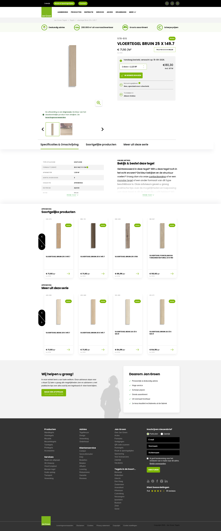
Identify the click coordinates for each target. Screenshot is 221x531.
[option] (72, 65)
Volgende (41, 248)
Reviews (83, 478)
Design (82, 435)
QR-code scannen (122, 445)
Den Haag (119, 481)
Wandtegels (49, 432)
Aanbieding (63, 12)
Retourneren (84, 472)
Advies (110, 12)
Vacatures (119, 463)
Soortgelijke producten (101, 144)
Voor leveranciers (122, 457)
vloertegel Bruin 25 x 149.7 (87, 20)
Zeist (117, 506)
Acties (117, 435)
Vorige (41, 236)
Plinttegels (48, 448)
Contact (83, 3)
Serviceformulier (86, 454)
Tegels (72, 20)
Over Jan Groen (121, 432)
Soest (117, 509)
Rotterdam (119, 475)
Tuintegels (48, 445)
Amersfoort (119, 487)
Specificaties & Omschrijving (60, 144)
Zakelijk (47, 3)
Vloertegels (49, 435)
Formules (118, 439)
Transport (48, 475)
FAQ (81, 457)
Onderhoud (84, 442)
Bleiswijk (118, 472)
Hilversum (119, 490)
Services (100, 12)
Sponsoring (119, 454)
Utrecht (117, 478)
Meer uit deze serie (136, 144)
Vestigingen (119, 442)
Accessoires (49, 451)
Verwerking (49, 478)
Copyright (116, 525)
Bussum (118, 503)
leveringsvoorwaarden (55, 117)
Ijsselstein (119, 500)
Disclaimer (80, 525)
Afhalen (82, 466)
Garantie (82, 475)
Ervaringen (121, 12)
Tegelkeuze (84, 432)
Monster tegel (49, 469)
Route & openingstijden (124, 451)
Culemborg (119, 494)
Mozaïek (47, 439)
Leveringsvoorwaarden (64, 525)
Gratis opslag (49, 472)
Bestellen (83, 460)
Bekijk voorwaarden (158, 464)
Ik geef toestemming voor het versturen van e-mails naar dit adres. (164, 461)
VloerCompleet (50, 466)
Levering (83, 469)
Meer (131, 12)
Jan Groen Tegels (60, 20)
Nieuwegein (119, 497)
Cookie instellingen (130, 525)
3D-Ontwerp (49, 463)
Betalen (82, 463)
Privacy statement (103, 525)
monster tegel (125, 180)
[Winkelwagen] (178, 3)
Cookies (90, 525)
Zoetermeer (119, 484)
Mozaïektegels (50, 442)
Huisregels (119, 448)
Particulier (154, 434)
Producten (76, 12)
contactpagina (157, 176)
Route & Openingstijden (64, 3)
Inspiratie (88, 12)
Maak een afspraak (52, 460)
